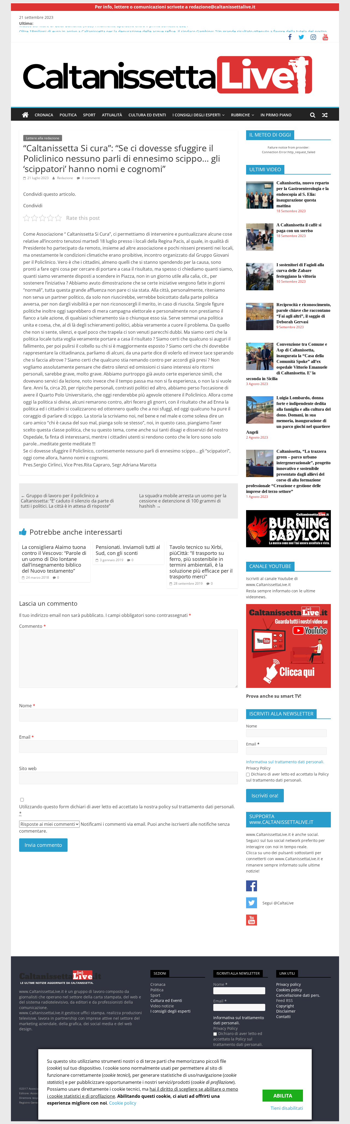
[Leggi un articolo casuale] (325, 115)
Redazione (65, 178)
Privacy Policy (258, 768)
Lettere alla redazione (42, 138)
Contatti (283, 1016)
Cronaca (44, 114)
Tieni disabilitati (287, 1108)
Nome (27, 706)
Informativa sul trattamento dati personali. (285, 761)
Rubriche (240, 114)
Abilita (282, 1095)
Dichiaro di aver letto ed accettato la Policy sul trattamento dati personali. (287, 777)
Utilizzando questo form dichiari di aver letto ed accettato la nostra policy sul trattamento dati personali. (127, 810)
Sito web (28, 768)
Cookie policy (122, 1103)
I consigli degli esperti (196, 114)
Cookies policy (289, 989)
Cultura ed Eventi (147, 114)
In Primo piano (276, 114)
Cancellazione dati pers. (298, 995)
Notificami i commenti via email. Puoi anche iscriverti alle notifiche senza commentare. (124, 827)
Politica (68, 114)
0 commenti (90, 178)
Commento (32, 626)
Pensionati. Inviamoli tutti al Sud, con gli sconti (128, 550)
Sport (89, 114)
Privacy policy (288, 984)
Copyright (285, 1005)
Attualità (112, 114)
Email (26, 737)
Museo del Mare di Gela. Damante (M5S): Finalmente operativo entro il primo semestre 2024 (103, 29)
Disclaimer (286, 1011)
